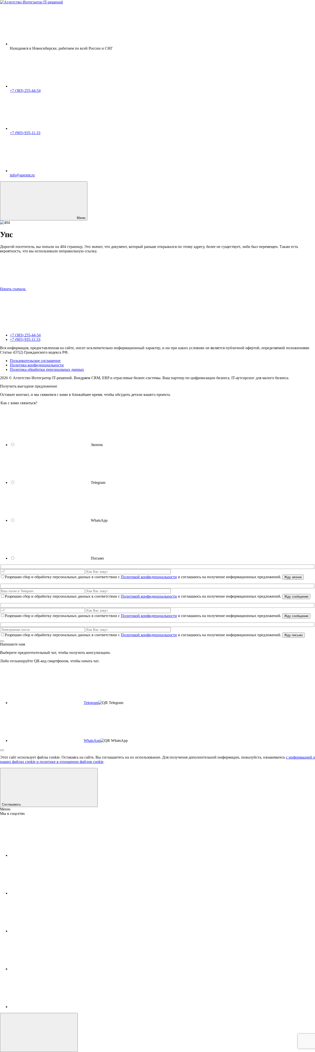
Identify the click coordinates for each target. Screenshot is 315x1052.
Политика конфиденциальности (37, 365)
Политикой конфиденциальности (149, 577)
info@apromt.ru (22, 175)
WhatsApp (92, 740)
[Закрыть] (2, 641)
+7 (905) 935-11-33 (25, 133)
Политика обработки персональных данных (47, 369)
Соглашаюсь (12, 804)
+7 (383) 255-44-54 (25, 90)
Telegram (91, 703)
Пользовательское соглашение (35, 361)
